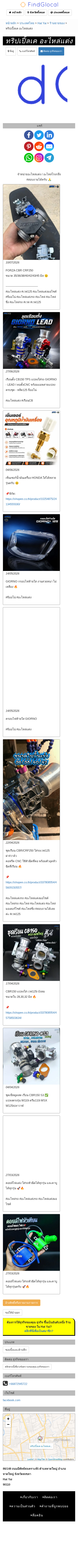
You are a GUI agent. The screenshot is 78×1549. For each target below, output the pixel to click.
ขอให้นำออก (12, 1312)
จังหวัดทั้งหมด (36, 12)
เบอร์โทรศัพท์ (28, 51)
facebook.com (11, 1400)
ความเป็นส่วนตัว (23, 1506)
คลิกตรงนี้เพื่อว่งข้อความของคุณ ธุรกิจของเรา (27, 1366)
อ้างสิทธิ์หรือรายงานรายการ (21, 1302)
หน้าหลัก (16, 12)
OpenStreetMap (55, 1459)
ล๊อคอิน (37, 1515)
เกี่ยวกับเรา (30, 1497)
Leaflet (30, 1459)
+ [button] (8, 1418)
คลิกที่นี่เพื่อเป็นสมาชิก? (38, 1331)
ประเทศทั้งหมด (61, 12)
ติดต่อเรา (50, 1497)
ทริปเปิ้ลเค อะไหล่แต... (41, 1446)
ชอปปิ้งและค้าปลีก (16, 1349)
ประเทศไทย (27, 23)
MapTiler (41, 1459)
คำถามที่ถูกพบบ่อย (54, 1506)
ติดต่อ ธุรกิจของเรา (52, 51)
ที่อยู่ (11, 51)
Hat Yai (41, 23)
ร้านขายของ (57, 23)
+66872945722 (18, 1383)
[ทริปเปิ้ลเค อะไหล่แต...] (40, 1438)
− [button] (8, 1424)
